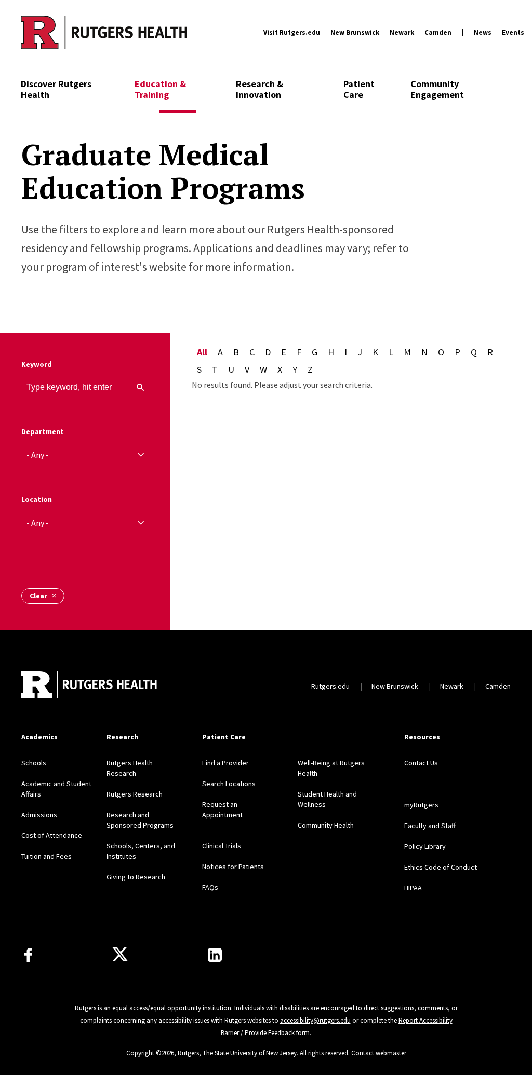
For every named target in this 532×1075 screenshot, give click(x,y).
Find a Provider (225, 762)
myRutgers (421, 804)
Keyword (36, 364)
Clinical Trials (221, 845)
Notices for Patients (233, 866)
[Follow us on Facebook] (28, 955)
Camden (437, 32)
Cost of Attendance (51, 835)
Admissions (39, 814)
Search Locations (229, 783)
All (202, 352)
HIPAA (413, 887)
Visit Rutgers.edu (291, 32)
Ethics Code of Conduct (440, 867)
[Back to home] (89, 686)
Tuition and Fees (46, 856)
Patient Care (359, 89)
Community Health (326, 825)
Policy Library (425, 846)
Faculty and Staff (430, 825)
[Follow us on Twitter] (120, 955)
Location (36, 499)
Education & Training (160, 89)
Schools (33, 762)
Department (42, 431)
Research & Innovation (259, 89)
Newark (402, 32)
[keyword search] (136, 387)
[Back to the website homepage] (104, 32)
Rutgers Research (135, 794)
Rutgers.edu (330, 686)
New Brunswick (354, 32)
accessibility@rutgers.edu (315, 1020)
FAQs (210, 887)
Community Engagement (437, 89)
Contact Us (421, 762)
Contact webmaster (378, 1053)
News (482, 32)
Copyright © (144, 1053)
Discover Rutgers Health (56, 89)
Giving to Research (136, 877)
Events (513, 32)
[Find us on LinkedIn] (215, 955)
